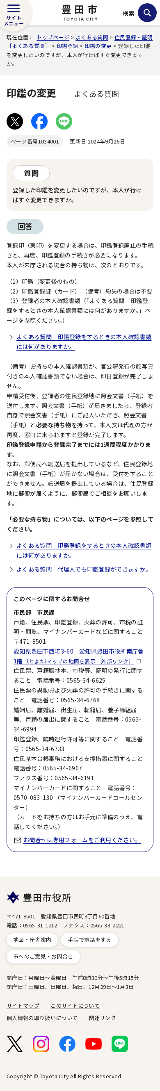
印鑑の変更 (98, 46)
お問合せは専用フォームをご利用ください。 (82, 840)
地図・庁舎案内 (32, 939)
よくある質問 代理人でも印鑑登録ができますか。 (83, 569)
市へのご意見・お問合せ (43, 956)
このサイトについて (75, 1005)
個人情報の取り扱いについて (42, 1018)
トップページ (53, 37)
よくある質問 (91, 37)
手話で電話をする (90, 939)
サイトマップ (23, 1005)
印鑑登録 (67, 46)
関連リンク (103, 1018)
